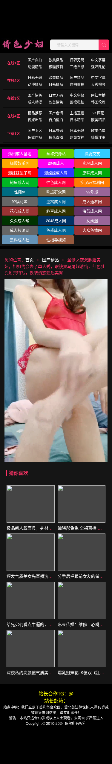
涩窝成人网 (56, 201)
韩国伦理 (98, 101)
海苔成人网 (92, 211)
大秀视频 (98, 84)
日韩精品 (56, 84)
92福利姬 (19, 201)
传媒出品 (35, 119)
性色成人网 (56, 182)
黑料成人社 (19, 239)
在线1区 (13, 63)
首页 (29, 260)
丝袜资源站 (56, 153)
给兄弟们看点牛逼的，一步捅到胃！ (40, 624)
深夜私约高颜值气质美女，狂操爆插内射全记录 (50, 672)
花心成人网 (19, 211)
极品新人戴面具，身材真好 (32, 528)
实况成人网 (92, 163)
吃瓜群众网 (56, 192)
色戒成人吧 (56, 230)
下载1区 (13, 133)
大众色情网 (92, 230)
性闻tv (19, 192)
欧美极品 (56, 59)
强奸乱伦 (98, 66)
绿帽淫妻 (98, 137)
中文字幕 (98, 59)
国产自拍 (35, 59)
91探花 (98, 112)
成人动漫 (35, 101)
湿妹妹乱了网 (19, 172)
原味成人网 (92, 172)
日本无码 (56, 95)
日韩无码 (77, 59)
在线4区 (13, 116)
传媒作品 (35, 137)
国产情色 (35, 95)
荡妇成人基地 (19, 153)
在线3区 (13, 98)
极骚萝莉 (56, 66)
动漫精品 (35, 66)
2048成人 (56, 163)
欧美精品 (56, 77)
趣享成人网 (56, 211)
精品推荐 (35, 112)
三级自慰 (77, 66)
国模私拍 (77, 101)
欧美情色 (56, 101)
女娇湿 (92, 220)
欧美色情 (98, 130)
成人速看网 (92, 201)
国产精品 (77, 77)
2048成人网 (56, 220)
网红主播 (98, 95)
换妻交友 (92, 153)
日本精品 (77, 119)
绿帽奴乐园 (19, 163)
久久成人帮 (19, 220)
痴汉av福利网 (92, 182)
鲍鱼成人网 (19, 182)
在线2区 (13, 80)
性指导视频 (56, 239)
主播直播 (77, 112)
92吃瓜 (92, 192)
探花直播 (56, 137)
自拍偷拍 (77, 84)
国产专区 (35, 130)
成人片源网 (19, 230)
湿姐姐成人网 (55, 172)
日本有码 (56, 130)
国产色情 (56, 112)
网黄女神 (77, 137)
